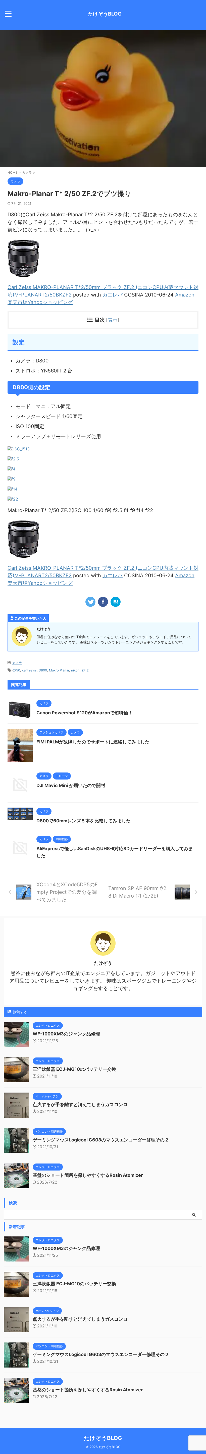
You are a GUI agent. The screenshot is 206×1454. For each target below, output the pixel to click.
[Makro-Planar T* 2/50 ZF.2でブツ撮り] (116, 602)
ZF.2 (85, 670)
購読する (19, 1012)
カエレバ (112, 295)
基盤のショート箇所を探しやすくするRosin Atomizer (88, 1175)
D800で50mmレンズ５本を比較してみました (83, 820)
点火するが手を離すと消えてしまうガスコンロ (80, 1104)
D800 (43, 670)
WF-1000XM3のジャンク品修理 (66, 1033)
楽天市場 (18, 302)
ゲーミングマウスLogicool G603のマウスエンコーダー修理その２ (101, 1139)
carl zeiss (29, 670)
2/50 (16, 670)
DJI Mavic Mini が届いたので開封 (70, 785)
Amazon (184, 295)
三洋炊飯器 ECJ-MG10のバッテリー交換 (74, 1069)
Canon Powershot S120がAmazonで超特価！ (84, 712)
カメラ (17, 663)
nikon (75, 670)
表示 (112, 320)
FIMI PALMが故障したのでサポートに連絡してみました (92, 741)
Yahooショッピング (50, 302)
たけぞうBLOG (105, 14)
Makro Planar (59, 670)
